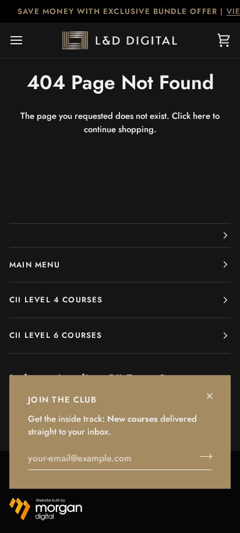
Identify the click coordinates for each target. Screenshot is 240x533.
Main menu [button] (34, 264)
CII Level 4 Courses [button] (56, 299)
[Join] (202, 456)
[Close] (215, 391)
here (201, 116)
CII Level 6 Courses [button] (56, 335)
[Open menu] (26, 40)
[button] (120, 235)
